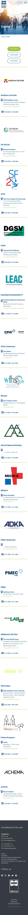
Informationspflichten (14, 903)
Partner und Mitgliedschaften (9, 859)
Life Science (14, 61)
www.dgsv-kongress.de (10, 257)
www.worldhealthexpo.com (11, 699)
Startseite (3, 36)
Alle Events (14, 49)
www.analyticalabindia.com (11, 106)
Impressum (14, 899)
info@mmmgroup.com (10, 848)
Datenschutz (14, 901)
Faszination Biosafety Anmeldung (13, 308)
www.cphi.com (7, 358)
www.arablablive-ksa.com (11, 648)
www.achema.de (8, 798)
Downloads (4, 855)
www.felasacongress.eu (10, 748)
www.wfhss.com (8, 407)
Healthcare (14, 55)
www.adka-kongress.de (10, 549)
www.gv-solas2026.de (10, 156)
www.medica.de (8, 501)
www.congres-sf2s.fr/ (9, 207)
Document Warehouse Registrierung (11, 857)
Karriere (3, 853)
